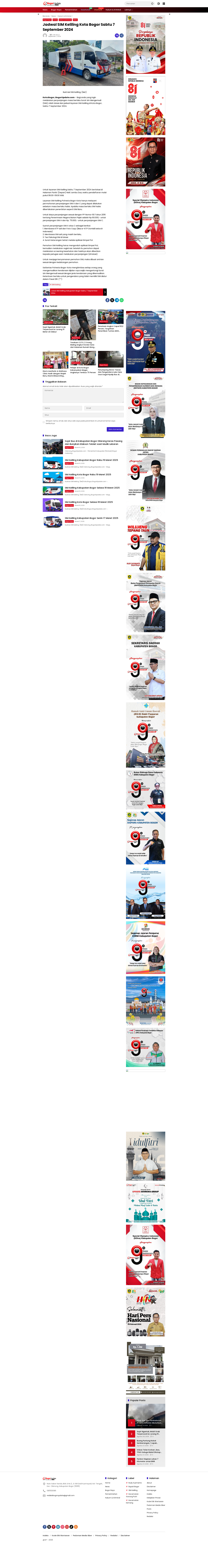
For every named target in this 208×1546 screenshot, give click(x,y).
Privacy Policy (152, 1512)
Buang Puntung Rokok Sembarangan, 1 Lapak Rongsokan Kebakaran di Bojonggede (148, 1442)
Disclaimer (151, 1486)
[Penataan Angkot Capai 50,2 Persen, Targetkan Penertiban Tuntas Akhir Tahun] (111, 317)
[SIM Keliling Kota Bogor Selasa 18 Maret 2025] (53, 505)
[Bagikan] (122, 35)
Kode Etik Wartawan (155, 1501)
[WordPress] (58, 1527)
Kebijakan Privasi (153, 1498)
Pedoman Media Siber (156, 1505)
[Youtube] (67, 1527)
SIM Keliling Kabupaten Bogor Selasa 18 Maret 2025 (92, 487)
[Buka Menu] (163, 3)
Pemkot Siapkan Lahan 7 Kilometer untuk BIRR (147, 1460)
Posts (149, 1509)
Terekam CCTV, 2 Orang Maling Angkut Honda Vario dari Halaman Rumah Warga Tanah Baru (82, 345)
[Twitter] (112, 300)
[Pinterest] (53, 1527)
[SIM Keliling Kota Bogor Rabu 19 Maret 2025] (53, 477)
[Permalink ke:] (45, 35)
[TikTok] (71, 1527)
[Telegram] (117, 300)
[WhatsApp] (122, 300)
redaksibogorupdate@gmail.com (61, 1495)
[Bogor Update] (64, 3)
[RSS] (76, 1527)
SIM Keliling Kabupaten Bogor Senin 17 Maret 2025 (91, 518)
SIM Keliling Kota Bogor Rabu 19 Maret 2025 (88, 474)
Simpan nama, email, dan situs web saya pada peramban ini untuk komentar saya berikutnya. (80, 422)
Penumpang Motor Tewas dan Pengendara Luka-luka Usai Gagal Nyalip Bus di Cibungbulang (110, 372)
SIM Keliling (56, 284)
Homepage (151, 1490)
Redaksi (150, 1516)
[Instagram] (62, 1527)
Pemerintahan (111, 1494)
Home (55, 20)
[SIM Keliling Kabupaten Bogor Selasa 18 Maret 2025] (53, 490)
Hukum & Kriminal (65, 20)
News (75, 20)
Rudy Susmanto (135, 1483)
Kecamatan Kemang (132, 1501)
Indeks (149, 1494)
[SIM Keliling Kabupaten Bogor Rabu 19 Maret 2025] (53, 463)
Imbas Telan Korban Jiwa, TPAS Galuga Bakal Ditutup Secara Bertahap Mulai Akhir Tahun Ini (149, 1451)
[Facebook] (107, 300)
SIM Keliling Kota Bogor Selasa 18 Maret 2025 (89, 502)
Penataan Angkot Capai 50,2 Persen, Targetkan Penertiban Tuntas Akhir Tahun (110, 328)
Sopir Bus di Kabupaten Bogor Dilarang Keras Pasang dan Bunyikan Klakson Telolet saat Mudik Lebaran (93, 443)
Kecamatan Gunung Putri (132, 1495)
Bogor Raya (47, 20)
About (149, 1483)
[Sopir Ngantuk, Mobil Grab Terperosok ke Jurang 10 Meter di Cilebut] (55, 317)
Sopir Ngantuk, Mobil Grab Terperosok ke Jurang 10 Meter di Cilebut (54, 329)
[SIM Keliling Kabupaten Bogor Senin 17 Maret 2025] (53, 521)
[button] (152, 4)
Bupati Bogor (134, 1486)
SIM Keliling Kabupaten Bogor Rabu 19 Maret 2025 (91, 460)
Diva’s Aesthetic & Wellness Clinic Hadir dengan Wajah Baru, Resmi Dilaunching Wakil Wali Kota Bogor (55, 373)
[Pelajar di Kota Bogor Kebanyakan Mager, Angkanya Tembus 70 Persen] (83, 358)
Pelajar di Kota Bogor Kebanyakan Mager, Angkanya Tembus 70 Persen (83, 370)
